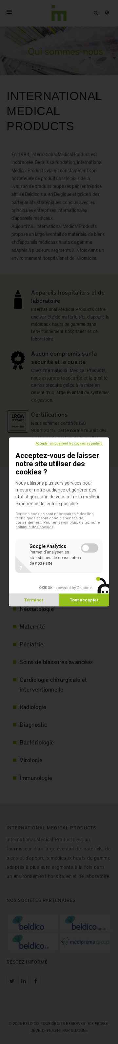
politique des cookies (34, 527)
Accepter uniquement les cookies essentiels (69, 443)
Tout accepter (84, 600)
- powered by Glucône (65, 588)
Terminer (34, 600)
